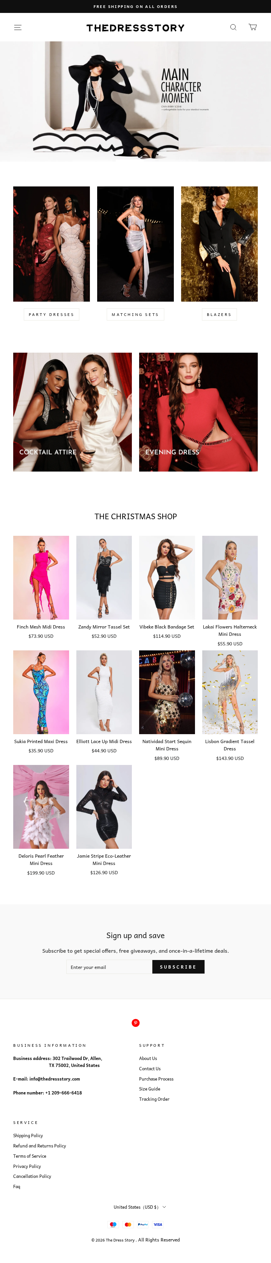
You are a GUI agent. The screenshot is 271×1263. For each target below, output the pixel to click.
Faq (16, 1186)
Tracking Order (154, 1099)
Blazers (219, 314)
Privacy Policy (27, 1166)
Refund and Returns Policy (39, 1145)
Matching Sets (135, 314)
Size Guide (149, 1089)
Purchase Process (156, 1079)
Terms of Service (29, 1156)
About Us (148, 1058)
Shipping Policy (28, 1135)
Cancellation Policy (32, 1176)
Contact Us (150, 1068)
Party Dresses (52, 314)
